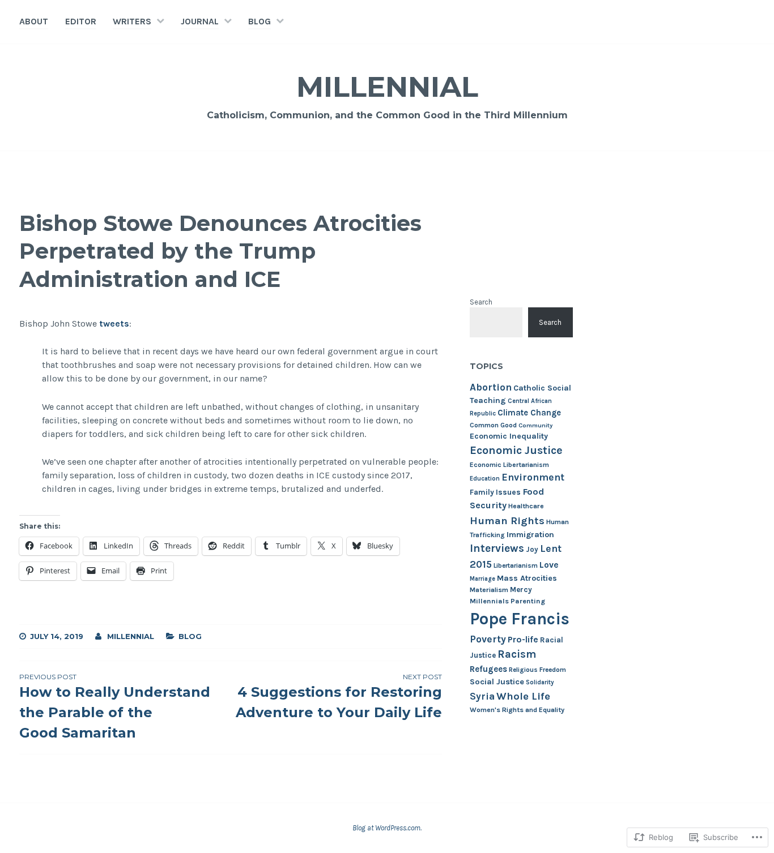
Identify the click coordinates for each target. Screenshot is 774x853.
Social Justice (497, 682)
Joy (532, 549)
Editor (80, 21)
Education (485, 478)
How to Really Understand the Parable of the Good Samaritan (114, 706)
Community (535, 425)
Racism (517, 654)
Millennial (387, 87)
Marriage (482, 578)
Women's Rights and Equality (517, 710)
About (33, 21)
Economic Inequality (509, 436)
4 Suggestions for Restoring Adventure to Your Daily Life (339, 696)
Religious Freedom (537, 670)
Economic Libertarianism (509, 465)
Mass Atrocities (527, 578)
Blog (259, 21)
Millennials (489, 601)
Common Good (493, 425)
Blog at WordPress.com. (387, 828)
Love (549, 565)
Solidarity (540, 682)
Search (481, 302)
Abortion (491, 387)
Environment (532, 477)
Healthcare (526, 506)
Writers (132, 21)
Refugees (488, 669)
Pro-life (523, 639)
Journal (200, 21)
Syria (482, 696)
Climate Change (529, 413)
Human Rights (507, 521)
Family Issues (495, 492)
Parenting (528, 601)
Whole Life (523, 696)
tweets (114, 323)
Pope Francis (519, 618)
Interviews (497, 548)
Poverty (488, 639)
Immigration (530, 534)
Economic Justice (516, 450)
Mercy (521, 589)
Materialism (489, 590)
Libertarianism (516, 565)
